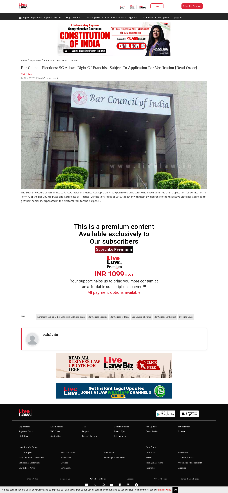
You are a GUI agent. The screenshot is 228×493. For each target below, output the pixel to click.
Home (24, 60)
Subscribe (114, 249)
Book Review (152, 431)
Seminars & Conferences (29, 463)
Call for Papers (25, 452)
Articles (106, 17)
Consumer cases (121, 427)
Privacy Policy (165, 490)
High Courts (72, 17)
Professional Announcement (190, 463)
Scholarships (108, 452)
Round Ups (119, 431)
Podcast (181, 431)
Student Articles (68, 452)
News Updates (93, 17)
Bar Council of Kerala (141, 317)
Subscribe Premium (192, 6)
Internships (150, 468)
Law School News (27, 468)
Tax (84, 427)
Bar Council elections (97, 317)
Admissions (66, 457)
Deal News (150, 452)
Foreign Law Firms (154, 463)
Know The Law (89, 436)
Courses (64, 463)
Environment (184, 427)
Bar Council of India (119, 317)
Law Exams (66, 468)
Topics (26, 17)
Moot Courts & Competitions (31, 457)
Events (149, 457)
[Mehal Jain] (32, 339)
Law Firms (148, 17)
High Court (24, 436)
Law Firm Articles (186, 457)
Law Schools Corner (28, 447)
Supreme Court (50, 17)
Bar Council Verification (165, 317)
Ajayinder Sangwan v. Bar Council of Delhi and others (61, 317)
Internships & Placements (114, 457)
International (120, 436)
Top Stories (36, 17)
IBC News (55, 431)
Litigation (182, 468)
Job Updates (163, 17)
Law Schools (117, 17)
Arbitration (55, 436)
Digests (131, 17)
